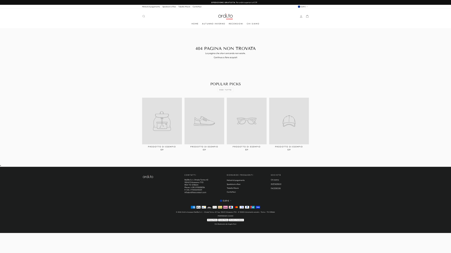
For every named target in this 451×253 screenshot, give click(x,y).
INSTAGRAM (276, 184)
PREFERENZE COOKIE (225, 216)
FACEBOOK (276, 188)
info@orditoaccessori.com (195, 192)
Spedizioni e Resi (169, 7)
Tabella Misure (184, 7)
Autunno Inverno (213, 23)
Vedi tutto (225, 90)
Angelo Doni (232, 224)
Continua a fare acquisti (225, 57)
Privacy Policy (212, 220)
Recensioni (236, 23)
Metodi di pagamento (151, 7)
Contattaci (197, 7)
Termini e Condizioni (236, 220)
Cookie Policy (223, 220)
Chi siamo (253, 23)
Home (195, 23)
